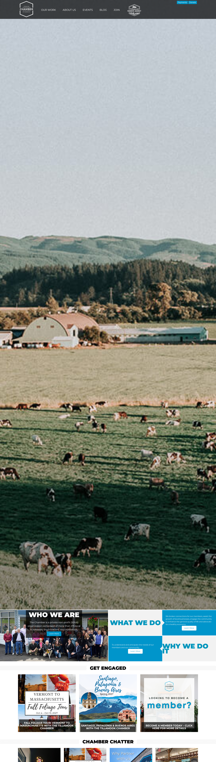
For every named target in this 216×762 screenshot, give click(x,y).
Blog (103, 9)
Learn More (54, 634)
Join (117, 9)
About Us (69, 9)
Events (88, 9)
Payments (182, 2)
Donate (192, 2)
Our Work (48, 9)
